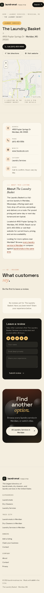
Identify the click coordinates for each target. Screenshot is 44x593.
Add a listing (7, 539)
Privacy (5, 566)
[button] (22, 78)
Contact (5, 547)
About (4, 558)
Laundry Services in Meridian (13, 527)
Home (4, 14)
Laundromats (7, 500)
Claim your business (10, 543)
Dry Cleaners (7, 504)
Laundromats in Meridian (12, 519)
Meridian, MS (34, 14)
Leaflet (27, 97)
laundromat (15, 4)
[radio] (8, 338)
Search (38, 4)
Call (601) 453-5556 (15, 47)
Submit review (16, 373)
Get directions (13, 53)
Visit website (33, 53)
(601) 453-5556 (18, 141)
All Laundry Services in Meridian (23, 431)
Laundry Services (17, 14)
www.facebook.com (20, 151)
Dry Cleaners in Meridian (12, 523)
